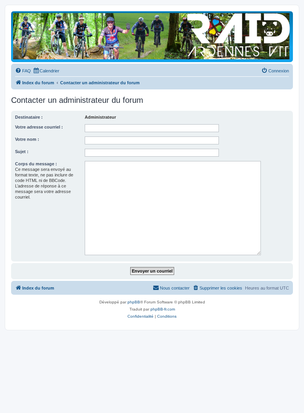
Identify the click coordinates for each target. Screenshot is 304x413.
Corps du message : (36, 163)
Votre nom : (27, 139)
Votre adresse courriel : (39, 127)
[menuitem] (23, 71)
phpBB (133, 302)
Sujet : (21, 151)
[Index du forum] (152, 36)
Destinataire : (29, 117)
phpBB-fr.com (162, 309)
